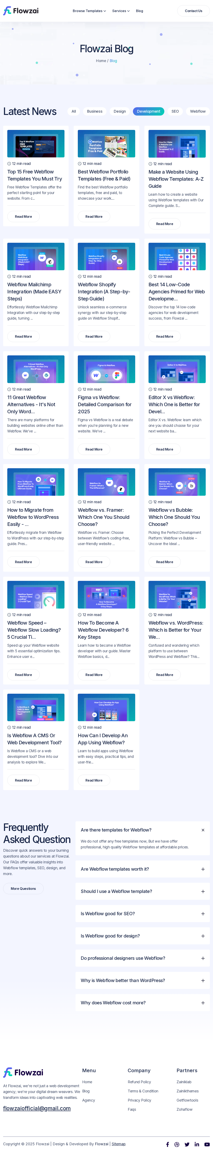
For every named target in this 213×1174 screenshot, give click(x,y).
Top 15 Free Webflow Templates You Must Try (34, 175)
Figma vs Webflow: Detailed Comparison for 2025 (104, 404)
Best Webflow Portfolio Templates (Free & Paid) (104, 175)
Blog (139, 11)
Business (94, 111)
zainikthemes (187, 1091)
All (74, 111)
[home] (20, 10)
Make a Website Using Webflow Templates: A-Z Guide (176, 179)
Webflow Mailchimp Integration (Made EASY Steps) (34, 291)
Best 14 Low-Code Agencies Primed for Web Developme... (177, 291)
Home (101, 61)
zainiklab (184, 1082)
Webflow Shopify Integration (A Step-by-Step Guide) (104, 291)
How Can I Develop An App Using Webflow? (103, 739)
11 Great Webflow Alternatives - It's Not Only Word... (31, 404)
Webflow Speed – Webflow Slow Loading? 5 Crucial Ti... (34, 630)
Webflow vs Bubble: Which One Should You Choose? (174, 517)
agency (88, 1100)
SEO (175, 111)
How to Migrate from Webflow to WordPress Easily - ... (33, 517)
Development (148, 111)
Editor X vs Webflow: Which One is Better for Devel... (174, 404)
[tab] (143, 840)
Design (120, 111)
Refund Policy (139, 1082)
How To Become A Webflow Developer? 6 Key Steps (103, 630)
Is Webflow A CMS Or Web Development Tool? (34, 739)
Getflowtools (187, 1100)
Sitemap (119, 1144)
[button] (89, 11)
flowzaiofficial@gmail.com (37, 1108)
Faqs (132, 1109)
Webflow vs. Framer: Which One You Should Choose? (103, 517)
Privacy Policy (139, 1100)
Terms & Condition (143, 1091)
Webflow (198, 111)
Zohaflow (184, 1109)
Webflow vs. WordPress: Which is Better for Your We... (176, 630)
